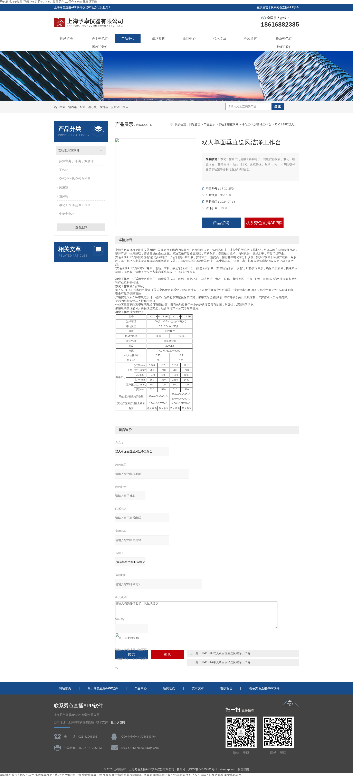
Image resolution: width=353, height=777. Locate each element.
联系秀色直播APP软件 (285, 7)
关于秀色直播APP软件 (100, 43)
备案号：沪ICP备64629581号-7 (197, 769)
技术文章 (219, 38)
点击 (101, 150)
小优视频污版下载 (69, 775)
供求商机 (158, 38)
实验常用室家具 (68, 150)
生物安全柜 (66, 213)
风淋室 (63, 187)
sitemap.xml (227, 769)
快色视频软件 (179, 775)
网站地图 (5, 775)
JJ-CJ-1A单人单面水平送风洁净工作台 (225, 662)
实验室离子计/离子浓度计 (76, 161)
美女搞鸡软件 (232, 775)
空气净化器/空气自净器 (74, 178)
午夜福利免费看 (113, 775)
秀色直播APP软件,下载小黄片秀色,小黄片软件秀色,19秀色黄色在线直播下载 (48, 1)
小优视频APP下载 (46, 775)
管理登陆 (243, 769)
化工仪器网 (118, 722)
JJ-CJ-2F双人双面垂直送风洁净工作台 (225, 653)
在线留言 (262, 7)
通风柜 (63, 196)
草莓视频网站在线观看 (138, 775)
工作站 (63, 170)
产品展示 (209, 124)
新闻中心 (189, 38)
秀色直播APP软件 (22, 775)
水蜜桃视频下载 (92, 775)
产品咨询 (221, 222)
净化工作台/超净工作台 (74, 205)
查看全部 (81, 227)
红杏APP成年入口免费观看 (206, 775)
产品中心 (127, 38)
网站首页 (66, 38)
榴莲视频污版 (161, 775)
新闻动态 (169, 688)
